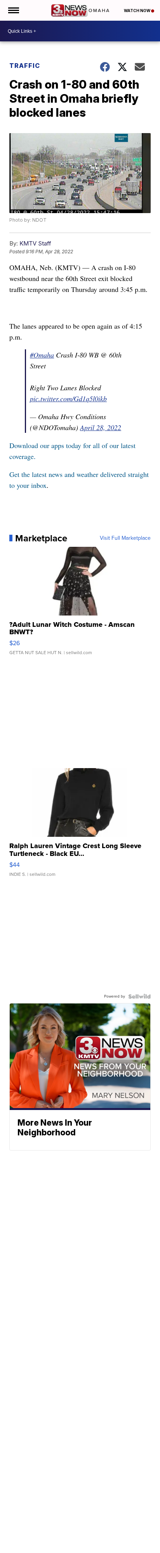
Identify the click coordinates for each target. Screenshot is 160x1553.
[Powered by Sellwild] (139, 996)
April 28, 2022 (100, 427)
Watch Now (137, 10)
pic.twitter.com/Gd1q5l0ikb (68, 398)
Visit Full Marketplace (125, 538)
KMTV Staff (35, 243)
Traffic (24, 65)
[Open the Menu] (13, 10)
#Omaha (42, 354)
